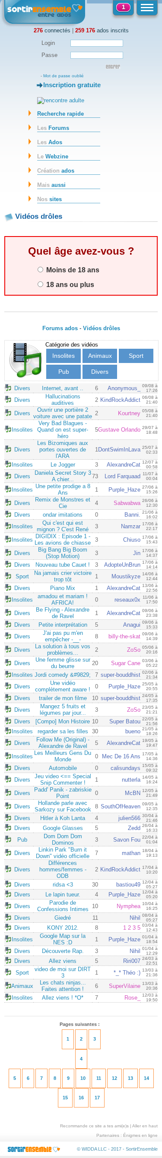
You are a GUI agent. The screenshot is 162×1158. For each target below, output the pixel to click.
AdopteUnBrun (122, 565)
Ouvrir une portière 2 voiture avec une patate (62, 413)
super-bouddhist (120, 675)
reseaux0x (127, 599)
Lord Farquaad (122, 476)
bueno (132, 731)
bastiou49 (128, 884)
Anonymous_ (124, 388)
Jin (136, 553)
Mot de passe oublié (63, 75)
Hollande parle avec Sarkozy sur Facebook (63, 806)
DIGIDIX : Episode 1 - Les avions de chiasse (63, 539)
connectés (52, 30)
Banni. (132, 514)
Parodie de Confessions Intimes (63, 905)
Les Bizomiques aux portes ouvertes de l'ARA (62, 449)
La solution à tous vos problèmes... (62, 649)
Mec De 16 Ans (121, 756)
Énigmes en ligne (140, 1135)
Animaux (100, 355)
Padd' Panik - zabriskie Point (63, 792)
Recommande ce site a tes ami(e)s (94, 1125)
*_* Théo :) (127, 972)
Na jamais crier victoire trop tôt (63, 576)
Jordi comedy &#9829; (63, 675)
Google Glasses (63, 828)
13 (130, 1078)
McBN (132, 793)
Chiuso (131, 539)
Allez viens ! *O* (62, 997)
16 (81, 1097)
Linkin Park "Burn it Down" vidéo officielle (62, 852)
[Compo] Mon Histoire (62, 721)
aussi (51, 185)
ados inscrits (102, 30)
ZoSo (133, 650)
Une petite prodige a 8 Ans (62, 489)
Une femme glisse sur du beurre (62, 662)
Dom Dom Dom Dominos (63, 839)
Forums (53, 128)
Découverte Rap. (63, 951)
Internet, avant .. (62, 388)
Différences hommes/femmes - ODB (62, 869)
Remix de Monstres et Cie (62, 502)
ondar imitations (63, 514)
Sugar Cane (125, 663)
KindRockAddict (120, 400)
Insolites (63, 355)
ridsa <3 (63, 884)
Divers (99, 371)
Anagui (131, 625)
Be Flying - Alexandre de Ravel (62, 612)
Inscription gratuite (72, 84)
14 (146, 1078)
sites (49, 199)
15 (65, 1097)
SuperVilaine (124, 986)
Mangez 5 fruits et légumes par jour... (63, 709)
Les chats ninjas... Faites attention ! (63, 985)
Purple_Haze (124, 489)
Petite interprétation (62, 625)
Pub (63, 371)
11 (98, 1078)
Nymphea (128, 906)
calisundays (125, 768)
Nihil (135, 918)
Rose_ (132, 997)
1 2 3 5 (131, 928)
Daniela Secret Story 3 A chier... (63, 476)
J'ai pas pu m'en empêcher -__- (63, 636)
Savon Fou (126, 839)
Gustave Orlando (119, 429)
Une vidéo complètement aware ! (62, 686)
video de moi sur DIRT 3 (63, 972)
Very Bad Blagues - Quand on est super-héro (62, 429)
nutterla (131, 779)
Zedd (134, 828)
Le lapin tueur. (62, 894)
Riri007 (131, 961)
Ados (49, 142)
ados (55, 170)
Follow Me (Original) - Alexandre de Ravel (62, 742)
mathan (131, 853)
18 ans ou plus (69, 284)
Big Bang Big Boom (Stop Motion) (62, 552)
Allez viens (62, 961)
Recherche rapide (60, 113)
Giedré (62, 918)
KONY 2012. (63, 928)
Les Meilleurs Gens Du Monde (62, 756)
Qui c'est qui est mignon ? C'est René (63, 526)
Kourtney (129, 413)
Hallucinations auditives (62, 399)
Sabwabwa (127, 503)
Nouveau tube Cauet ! (62, 565)
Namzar (130, 526)
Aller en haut (145, 1125)
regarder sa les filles (63, 731)
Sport (136, 355)
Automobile (63, 768)
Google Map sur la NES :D (63, 939)
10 (83, 1078)
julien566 (129, 818)
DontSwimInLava (119, 449)
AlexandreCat (123, 464)
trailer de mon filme (63, 698)
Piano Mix (62, 588)
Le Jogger (63, 464)
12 (114, 1078)
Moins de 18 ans (71, 269)
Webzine (52, 156)
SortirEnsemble (142, 1149)
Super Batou (124, 721)
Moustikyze (125, 576)
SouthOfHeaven (120, 806)
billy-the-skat (124, 636)
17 (97, 1097)
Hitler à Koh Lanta (62, 818)
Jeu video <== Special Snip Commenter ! (63, 779)
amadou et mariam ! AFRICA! (63, 599)
